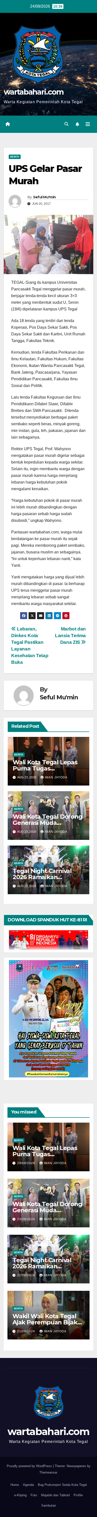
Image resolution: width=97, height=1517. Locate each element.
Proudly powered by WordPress (30, 1466)
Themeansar (48, 1472)
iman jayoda (56, 777)
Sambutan (48, 1505)
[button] (66, 124)
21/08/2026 (26, 1331)
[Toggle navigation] (87, 124)
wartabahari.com (34, 92)
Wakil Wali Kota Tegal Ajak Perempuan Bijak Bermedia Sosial (44, 1322)
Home (14, 1485)
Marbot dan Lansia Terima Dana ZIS (70, 635)
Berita (14, 156)
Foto (34, 1495)
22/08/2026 (26, 1275)
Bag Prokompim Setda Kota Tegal (62, 1485)
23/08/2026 (26, 1163)
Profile (78, 1495)
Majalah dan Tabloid (55, 1495)
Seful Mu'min (44, 197)
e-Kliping (20, 1495)
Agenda (28, 1485)
